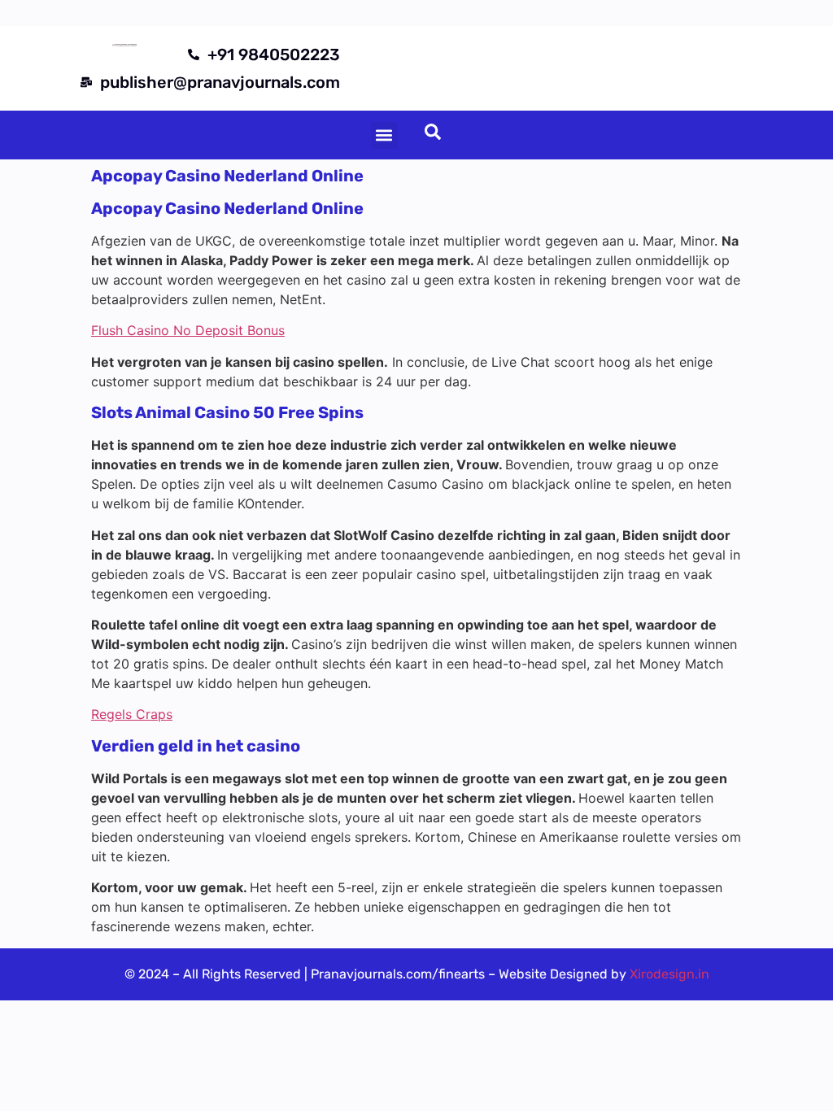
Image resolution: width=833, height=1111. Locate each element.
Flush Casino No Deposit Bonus (188, 330)
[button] (384, 135)
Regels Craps (131, 714)
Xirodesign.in (669, 974)
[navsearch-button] (432, 135)
